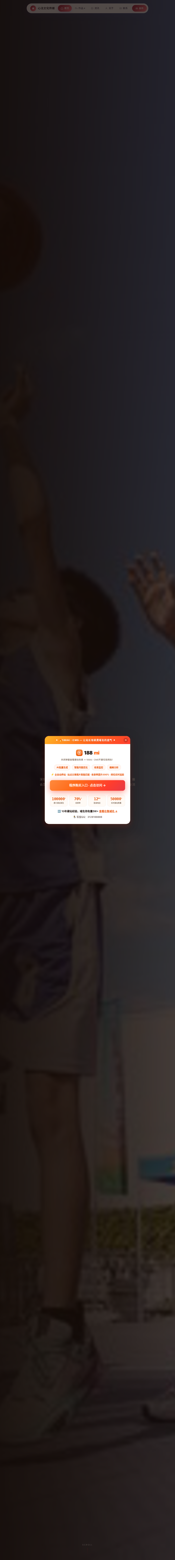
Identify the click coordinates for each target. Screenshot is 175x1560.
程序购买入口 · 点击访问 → (87, 786)
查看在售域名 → (108, 811)
